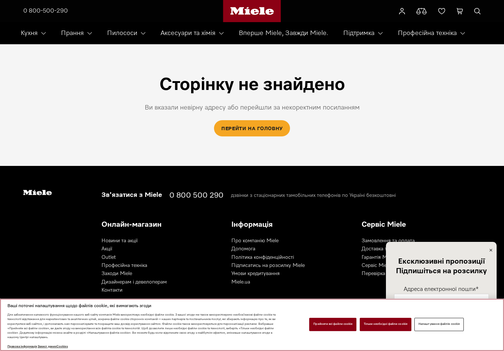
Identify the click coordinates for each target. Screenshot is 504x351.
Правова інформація (22, 346)
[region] (252, 325)
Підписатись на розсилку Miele (268, 265)
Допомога (243, 248)
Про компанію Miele (255, 240)
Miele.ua (240, 282)
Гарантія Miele (378, 257)
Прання (72, 33)
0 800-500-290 (45, 11)
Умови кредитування (255, 273)
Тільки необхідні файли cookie (385, 324)
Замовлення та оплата (388, 240)
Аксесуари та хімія (187, 33)
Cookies (62, 346)
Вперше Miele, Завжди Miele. (283, 33)
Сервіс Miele (376, 265)
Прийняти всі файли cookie (332, 324)
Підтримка (358, 33)
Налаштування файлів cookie (439, 324)
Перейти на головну (252, 128)
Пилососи (122, 33)
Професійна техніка (427, 33)
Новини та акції (119, 240)
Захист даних (47, 346)
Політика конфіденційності (262, 257)
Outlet (108, 257)
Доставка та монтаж (385, 248)
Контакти (111, 290)
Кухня (29, 33)
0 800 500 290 (196, 195)
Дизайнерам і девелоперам (134, 282)
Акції (106, 248)
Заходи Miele (116, 273)
